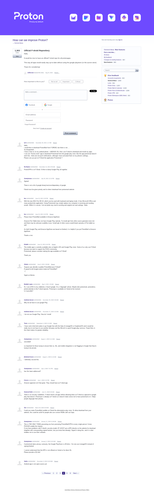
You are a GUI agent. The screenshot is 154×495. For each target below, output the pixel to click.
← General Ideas (18, 43)
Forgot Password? (30, 124)
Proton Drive (112, 85)
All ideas (106, 55)
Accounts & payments (114, 78)
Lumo (110, 83)
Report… (56, 72)
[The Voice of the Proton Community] (77, 17)
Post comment (70, 133)
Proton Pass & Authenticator (116, 90)
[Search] (137, 70)
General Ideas (109, 50)
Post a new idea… (109, 52)
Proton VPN (111, 93)
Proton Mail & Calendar (115, 88)
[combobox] (120, 70)
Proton (110, 100)
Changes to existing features (112, 60)
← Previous (46, 473)
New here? (42, 128)
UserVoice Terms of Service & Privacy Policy (77, 489)
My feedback (108, 57)
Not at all (55, 82)
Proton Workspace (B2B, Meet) (117, 95)
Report (55, 142)
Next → (76, 473)
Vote (17, 56)
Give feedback (113, 75)
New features (120, 50)
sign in (120, 39)
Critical (79, 82)
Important (67, 82)
